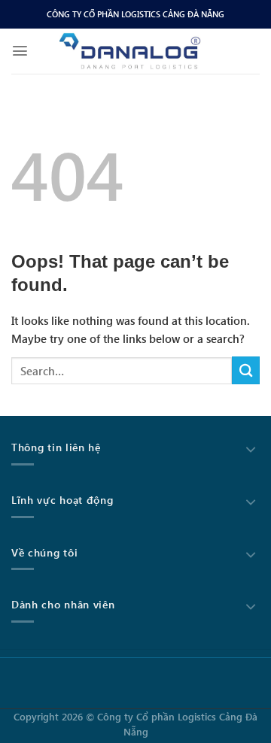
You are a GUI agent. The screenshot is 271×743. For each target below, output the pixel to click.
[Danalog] (130, 51)
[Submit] (246, 370)
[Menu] (20, 50)
